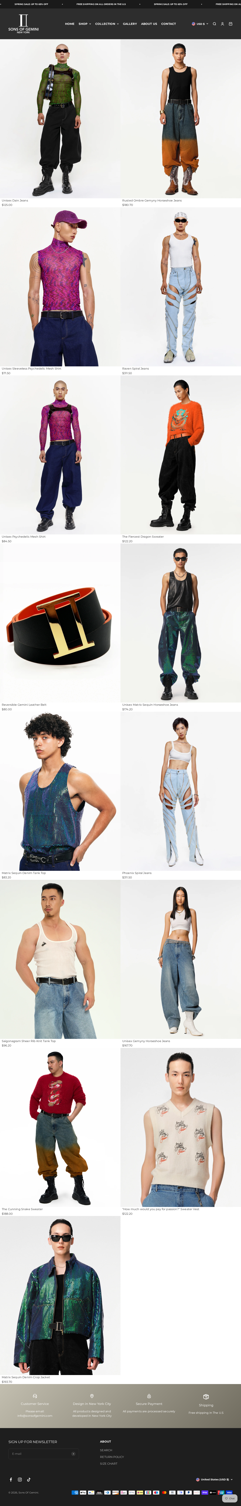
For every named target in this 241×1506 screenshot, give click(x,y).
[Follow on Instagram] (19, 1479)
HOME (70, 23)
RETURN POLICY (112, 1457)
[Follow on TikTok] (28, 1479)
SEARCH (106, 1450)
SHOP (83, 23)
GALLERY (130, 23)
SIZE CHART (108, 1463)
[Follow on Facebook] (10, 1479)
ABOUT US (149, 23)
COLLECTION (105, 23)
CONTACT (168, 23)
